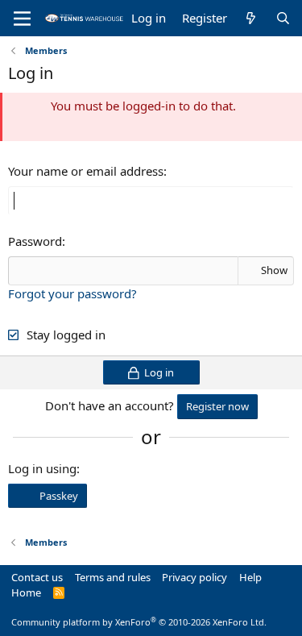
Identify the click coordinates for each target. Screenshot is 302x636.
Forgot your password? (72, 293)
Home (26, 592)
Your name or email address (85, 171)
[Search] (283, 18)
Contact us (37, 577)
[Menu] (22, 18)
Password (35, 241)
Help (250, 577)
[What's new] (251, 18)
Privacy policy (194, 577)
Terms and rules (113, 577)
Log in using (42, 468)
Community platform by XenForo (139, 622)
